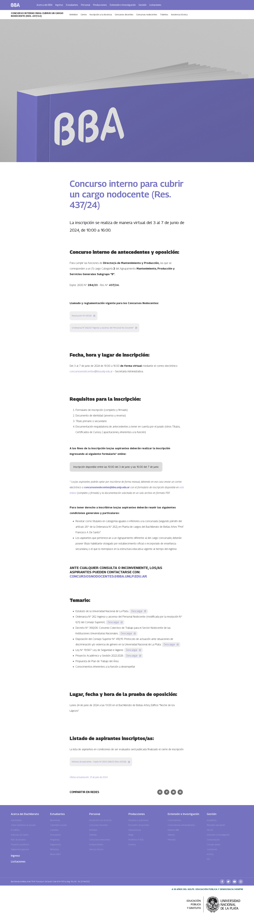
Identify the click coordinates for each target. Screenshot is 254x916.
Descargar (137, 611)
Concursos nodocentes (146, 14)
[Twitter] (228, 881)
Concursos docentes (124, 14)
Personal (85, 5)
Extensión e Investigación (123, 5)
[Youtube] (234, 881)
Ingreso (59, 5)
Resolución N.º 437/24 (82, 315)
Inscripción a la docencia (101, 14)
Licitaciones (155, 5)
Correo (84, 14)
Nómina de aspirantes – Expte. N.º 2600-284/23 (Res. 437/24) (99, 761)
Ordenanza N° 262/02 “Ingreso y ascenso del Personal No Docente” (102, 327)
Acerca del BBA (44, 5)
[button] (160, 792)
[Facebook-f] (222, 881)
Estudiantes (72, 5)
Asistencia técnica (179, 14)
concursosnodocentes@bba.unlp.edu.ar (91, 371)
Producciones (100, 5)
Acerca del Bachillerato (25, 814)
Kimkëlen (74, 14)
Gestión (142, 5)
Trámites (164, 14)
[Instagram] (240, 881)
